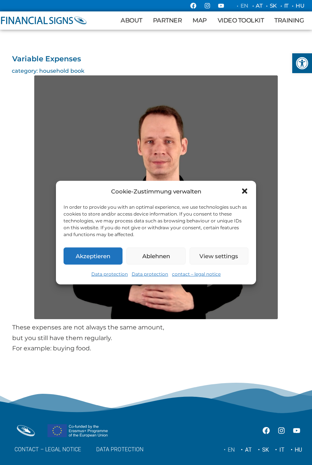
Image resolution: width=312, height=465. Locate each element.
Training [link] (289, 20)
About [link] (131, 20)
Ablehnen (156, 255)
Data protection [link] (109, 274)
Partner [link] (167, 20)
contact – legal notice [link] (196, 274)
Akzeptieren (93, 255)
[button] (244, 191)
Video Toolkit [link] (241, 20)
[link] (302, 63)
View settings (218, 255)
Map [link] (200, 20)
